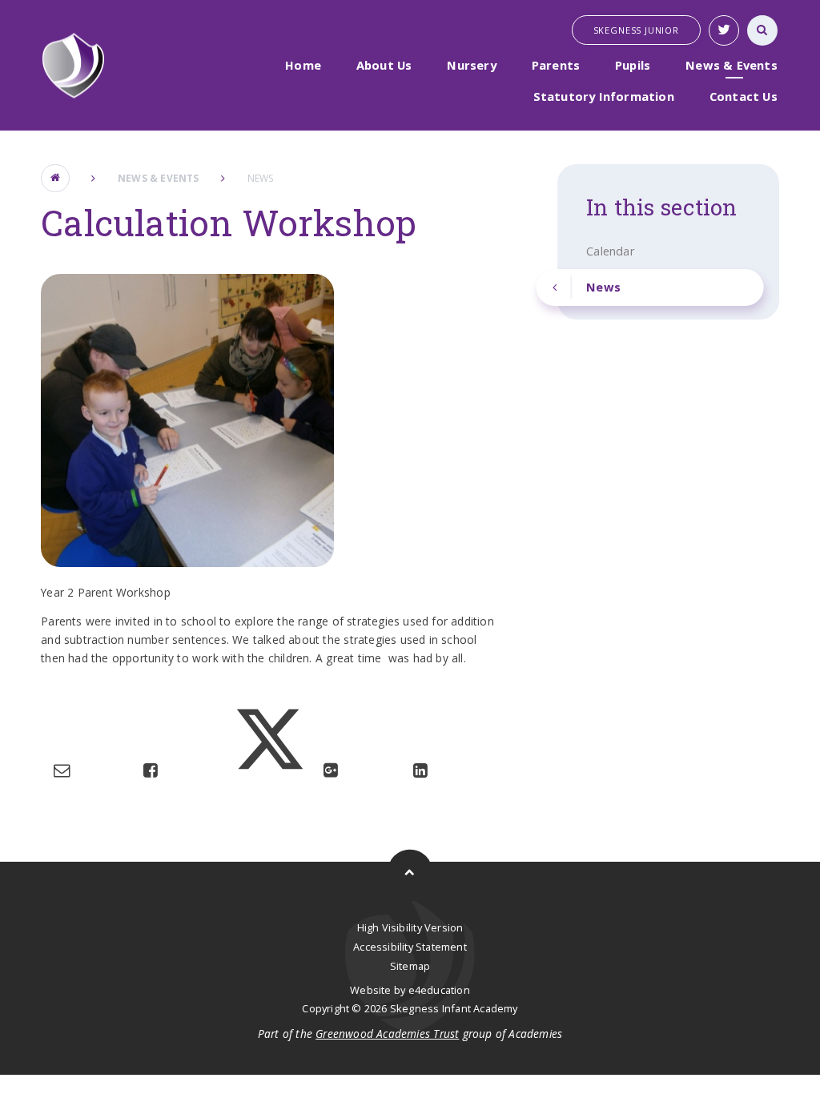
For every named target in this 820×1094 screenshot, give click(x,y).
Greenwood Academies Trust (387, 1033)
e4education (439, 990)
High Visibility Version (410, 927)
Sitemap (410, 966)
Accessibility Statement (410, 946)
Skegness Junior (636, 30)
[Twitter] (724, 30)
